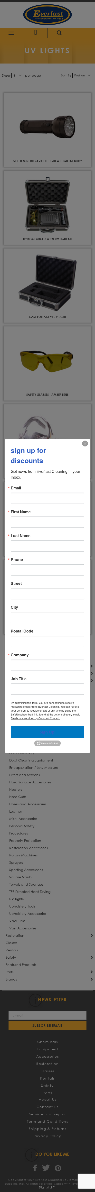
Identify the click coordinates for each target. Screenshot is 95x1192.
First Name (21, 512)
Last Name (20, 536)
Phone (17, 559)
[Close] (85, 444)
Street (16, 583)
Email (16, 488)
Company (20, 655)
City (14, 607)
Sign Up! (48, 732)
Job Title (19, 679)
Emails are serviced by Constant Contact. (35, 718)
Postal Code (22, 631)
